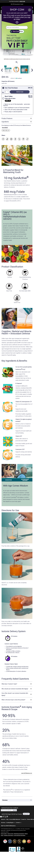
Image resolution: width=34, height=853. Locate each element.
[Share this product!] (27, 139)
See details (5, 127)
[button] (10, 822)
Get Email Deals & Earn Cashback (9, 807)
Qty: (3, 92)
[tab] (17, 118)
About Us (3, 819)
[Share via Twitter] (19, 139)
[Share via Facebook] (15, 139)
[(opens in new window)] (21, 849)
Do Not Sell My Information (19, 835)
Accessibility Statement (14, 819)
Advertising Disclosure (19, 833)
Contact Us (23, 819)
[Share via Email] (3, 139)
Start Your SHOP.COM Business (8, 825)
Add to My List (5, 130)
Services (3, 822)
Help (7, 819)
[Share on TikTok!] (7, 139)
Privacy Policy (4, 833)
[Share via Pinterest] (23, 139)
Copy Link (26, 813)
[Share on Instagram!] (11, 139)
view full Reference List (26, 773)
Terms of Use (10, 833)
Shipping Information (8, 835)
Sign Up (14, 810)
